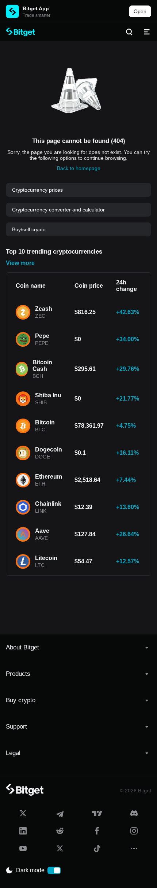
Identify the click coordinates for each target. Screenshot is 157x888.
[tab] (78, 647)
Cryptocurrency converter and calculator (58, 210)
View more (20, 263)
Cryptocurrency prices (37, 190)
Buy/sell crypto (29, 229)
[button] (78, 647)
